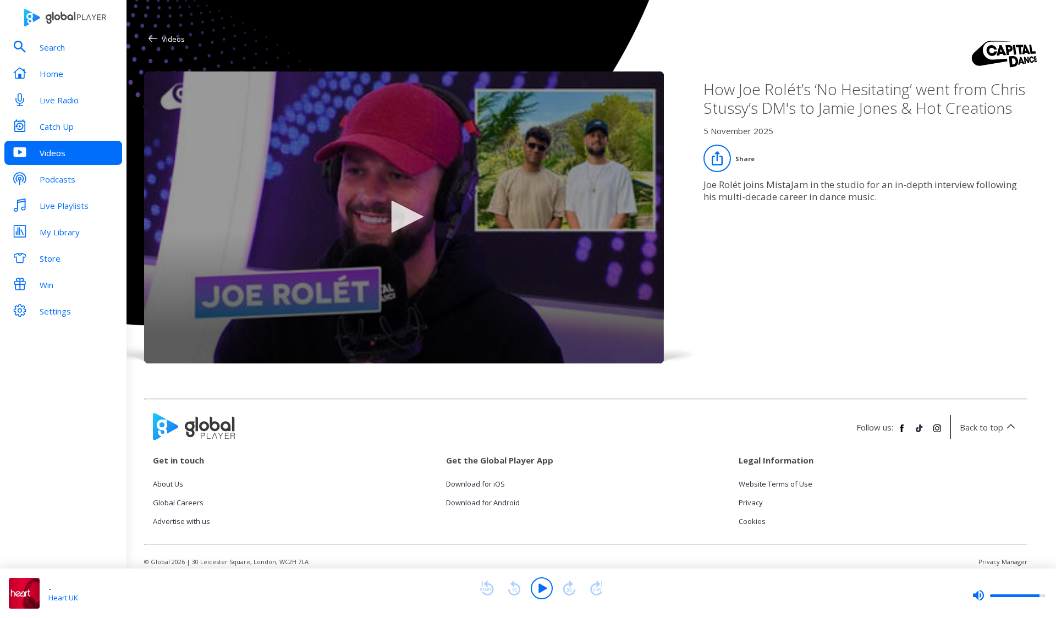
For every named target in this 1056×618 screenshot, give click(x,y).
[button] (404, 216)
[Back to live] (597, 588)
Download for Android (483, 502)
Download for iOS (475, 484)
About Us (168, 484)
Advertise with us (181, 521)
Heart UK (63, 598)
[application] (404, 217)
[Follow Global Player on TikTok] (919, 432)
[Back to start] (487, 588)
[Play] (542, 588)
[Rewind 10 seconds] (514, 588)
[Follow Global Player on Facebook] (902, 432)
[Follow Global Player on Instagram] (937, 432)
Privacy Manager (1002, 561)
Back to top (981, 427)
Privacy (751, 502)
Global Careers (178, 502)
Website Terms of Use (775, 484)
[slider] (1009, 595)
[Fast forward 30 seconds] (569, 588)
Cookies (752, 521)
